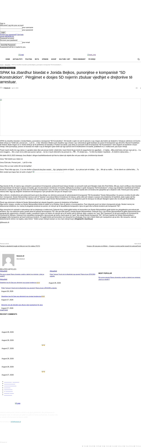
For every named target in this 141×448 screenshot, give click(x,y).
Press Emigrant (11, 67)
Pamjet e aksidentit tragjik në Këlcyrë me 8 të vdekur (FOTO (20, 246)
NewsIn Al (7, 88)
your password (27, 30)
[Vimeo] (137, 49)
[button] (138, 59)
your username (27, 27)
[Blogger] (2, 431)
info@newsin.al (16, 422)
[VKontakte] (23, 431)
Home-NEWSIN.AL (7, 36)
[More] (48, 93)
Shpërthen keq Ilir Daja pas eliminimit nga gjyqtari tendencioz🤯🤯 (20, 282)
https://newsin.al (21, 258)
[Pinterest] (33, 93)
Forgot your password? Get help (11, 35)
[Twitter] (134, 49)
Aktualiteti (7, 65)
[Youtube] (140, 49)
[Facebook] (128, 49)
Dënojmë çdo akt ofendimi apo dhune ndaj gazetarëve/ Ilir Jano (22, 305)
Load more (4, 310)
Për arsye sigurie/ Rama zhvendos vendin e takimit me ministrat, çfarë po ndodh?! (28, 329)
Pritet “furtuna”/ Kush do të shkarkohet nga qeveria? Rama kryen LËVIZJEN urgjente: (29, 288)
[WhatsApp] (41, 93)
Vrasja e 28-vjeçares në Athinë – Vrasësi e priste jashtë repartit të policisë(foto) (114, 246)
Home (2, 65)
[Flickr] (13, 431)
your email (26, 42)
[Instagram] (131, 49)
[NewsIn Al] (1, 88)
